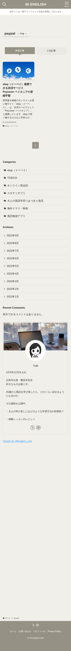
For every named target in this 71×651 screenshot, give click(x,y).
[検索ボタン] (4, 4)
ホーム (13, 631)
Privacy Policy (54, 631)
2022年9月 (13, 235)
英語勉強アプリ (16, 216)
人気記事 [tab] (51, 50)
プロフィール (39, 631)
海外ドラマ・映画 (17, 208)
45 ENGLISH (35, 4)
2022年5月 (13, 266)
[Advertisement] (35, 484)
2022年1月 (13, 296)
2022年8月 (13, 243)
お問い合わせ (25, 631)
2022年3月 (13, 281)
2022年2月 (13, 289)
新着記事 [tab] (19, 50)
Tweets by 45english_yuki (17, 441)
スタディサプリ (16, 193)
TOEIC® (12, 178)
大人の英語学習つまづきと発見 (25, 200)
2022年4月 (13, 273)
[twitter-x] (32, 427)
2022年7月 (13, 250)
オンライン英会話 (17, 185)
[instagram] (38, 427)
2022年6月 (13, 258)
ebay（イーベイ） (17, 170)
